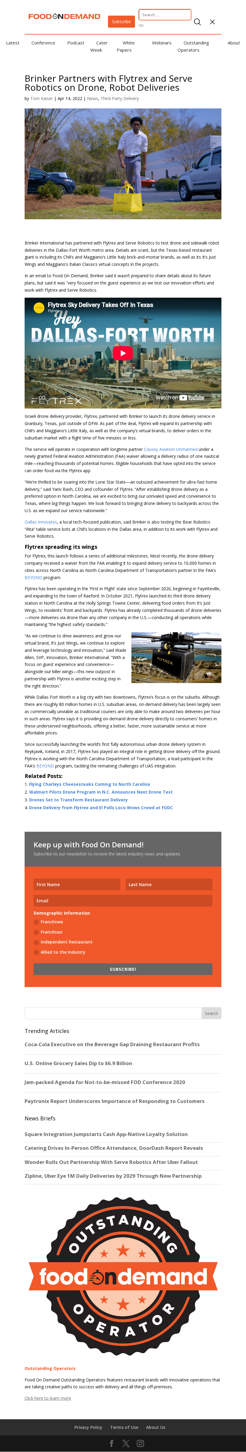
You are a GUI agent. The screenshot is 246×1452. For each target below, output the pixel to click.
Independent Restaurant (67, 942)
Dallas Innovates (41, 522)
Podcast (75, 43)
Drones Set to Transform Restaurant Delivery (78, 800)
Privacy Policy (88, 1427)
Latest (13, 43)
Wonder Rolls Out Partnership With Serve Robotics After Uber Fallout (111, 1162)
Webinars (162, 43)
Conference (43, 43)
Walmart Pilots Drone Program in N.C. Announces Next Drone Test (101, 792)
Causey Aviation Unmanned (170, 449)
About (234, 43)
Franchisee (52, 922)
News (92, 98)
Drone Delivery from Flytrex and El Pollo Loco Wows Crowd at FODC (101, 807)
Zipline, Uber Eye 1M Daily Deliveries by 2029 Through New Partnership (114, 1176)
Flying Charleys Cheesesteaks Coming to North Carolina (89, 784)
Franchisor (52, 932)
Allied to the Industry (63, 952)
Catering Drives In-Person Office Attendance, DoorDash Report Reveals (114, 1148)
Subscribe (121, 21)
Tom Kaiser (41, 98)
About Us (155, 1427)
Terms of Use (124, 1427)
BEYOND (33, 577)
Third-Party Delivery (119, 98)
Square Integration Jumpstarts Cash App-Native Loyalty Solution (106, 1134)
